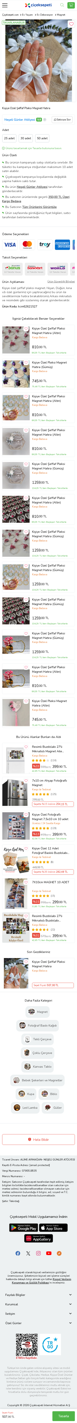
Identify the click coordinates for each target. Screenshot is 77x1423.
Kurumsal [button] (11, 1304)
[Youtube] (49, 1253)
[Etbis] (26, 1346)
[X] (28, 1253)
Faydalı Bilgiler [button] (15, 1295)
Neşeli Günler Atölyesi (19, 120)
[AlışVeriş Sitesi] (71, 5)
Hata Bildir (40, 1139)
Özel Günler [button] (13, 1323)
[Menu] (5, 5)
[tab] (38, 1295)
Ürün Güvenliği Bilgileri (61, 281)
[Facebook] (18, 1253)
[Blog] (59, 1253)
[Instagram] (38, 1253)
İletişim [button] (10, 1314)
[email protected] (40, 1165)
